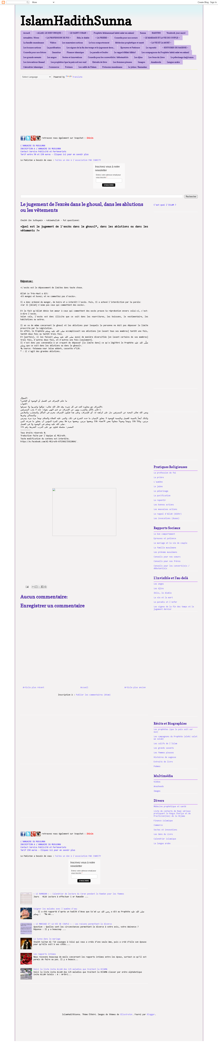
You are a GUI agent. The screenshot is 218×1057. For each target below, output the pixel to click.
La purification (54, 47)
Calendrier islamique (33, 67)
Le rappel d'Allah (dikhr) (125, 52)
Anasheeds (156, 62)
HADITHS (156, 33)
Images (141, 62)
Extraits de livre (99, 62)
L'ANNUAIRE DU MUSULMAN (32, 146)
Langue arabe (173, 62)
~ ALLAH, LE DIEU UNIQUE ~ (49, 33)
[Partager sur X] (39, 586)
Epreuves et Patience (130, 47)
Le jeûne (158, 487)
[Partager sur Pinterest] (45, 586)
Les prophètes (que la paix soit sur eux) (68, 62)
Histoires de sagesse (165, 757)
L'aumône (56, 52)
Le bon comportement (99, 42)
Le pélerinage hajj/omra (182, 57)
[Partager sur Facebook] (42, 586)
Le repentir (151, 47)
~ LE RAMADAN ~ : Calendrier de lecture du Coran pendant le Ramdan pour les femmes (79, 894)
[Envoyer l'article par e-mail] (27, 587)
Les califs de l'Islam (87, 67)
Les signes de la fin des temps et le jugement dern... (91, 47)
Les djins (138, 57)
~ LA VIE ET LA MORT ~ (160, 42)
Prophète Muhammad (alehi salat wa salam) (114, 33)
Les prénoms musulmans (165, 552)
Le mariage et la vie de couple (170, 543)
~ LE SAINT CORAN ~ (78, 33)
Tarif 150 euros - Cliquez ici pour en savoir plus (47, 850)
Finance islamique (75, 52)
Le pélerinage (161, 491)
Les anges (51, 57)
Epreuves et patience (165, 539)
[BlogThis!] (36, 586)
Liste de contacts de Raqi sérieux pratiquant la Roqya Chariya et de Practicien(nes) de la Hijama (172, 813)
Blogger (151, 1014)
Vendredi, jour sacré (176, 33)
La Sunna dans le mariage (47, 939)
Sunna (143, 33)
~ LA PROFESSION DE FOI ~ (58, 37)
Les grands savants (32, 57)
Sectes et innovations (72, 57)
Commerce (54, 67)
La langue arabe (162, 844)
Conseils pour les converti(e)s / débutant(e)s (108, 57)
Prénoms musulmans (112, 67)
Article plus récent (33, 688)
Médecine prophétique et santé (129, 42)
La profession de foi (165, 473)
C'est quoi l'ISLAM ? (165, 205)
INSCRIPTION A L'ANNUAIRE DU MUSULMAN (40, 149)
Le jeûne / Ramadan (137, 67)
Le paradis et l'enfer (99, 52)
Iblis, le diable (83, 37)
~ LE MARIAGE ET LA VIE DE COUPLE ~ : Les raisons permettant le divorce (73, 924)
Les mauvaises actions (72, 42)
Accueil (26, 33)
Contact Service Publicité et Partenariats (43, 152)
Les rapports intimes (45, 954)
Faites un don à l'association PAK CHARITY (78, 160)
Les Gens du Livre (156, 57)
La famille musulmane (33, 42)
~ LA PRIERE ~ (102, 37)
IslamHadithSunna (76, 20)
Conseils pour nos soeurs (126, 37)
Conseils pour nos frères (34, 52)
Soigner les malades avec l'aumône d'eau (55, 909)
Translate (77, 77)
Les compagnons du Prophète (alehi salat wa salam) (165, 52)
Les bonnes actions (32, 47)
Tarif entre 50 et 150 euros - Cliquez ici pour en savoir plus (54, 154)
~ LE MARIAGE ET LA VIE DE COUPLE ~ (161, 37)
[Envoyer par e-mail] (33, 586)
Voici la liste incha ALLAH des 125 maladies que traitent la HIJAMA (70, 969)
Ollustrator (126, 1014)
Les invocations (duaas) (34, 62)
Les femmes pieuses (122, 62)
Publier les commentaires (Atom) (93, 695)
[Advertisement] (97, 104)
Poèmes (69, 67)
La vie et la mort (163, 598)
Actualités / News (31, 37)
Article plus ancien (135, 688)
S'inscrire (109, 185)
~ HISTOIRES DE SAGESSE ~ (175, 47)
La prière (159, 477)
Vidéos (53, 42)
